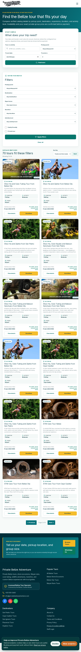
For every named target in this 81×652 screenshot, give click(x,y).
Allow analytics (69, 644)
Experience (8, 101)
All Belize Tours (52, 573)
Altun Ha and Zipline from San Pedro (19, 244)
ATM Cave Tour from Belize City (17, 484)
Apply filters (41, 137)
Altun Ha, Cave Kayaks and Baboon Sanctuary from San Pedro (57, 245)
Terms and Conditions (54, 619)
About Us (50, 612)
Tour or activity (10, 45)
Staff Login (50, 629)
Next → (51, 522)
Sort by (55, 150)
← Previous (31, 522)
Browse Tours (67, 543)
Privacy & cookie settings (55, 626)
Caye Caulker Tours (9, 616)
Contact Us (50, 616)
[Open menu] (77, 3)
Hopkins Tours (8, 626)
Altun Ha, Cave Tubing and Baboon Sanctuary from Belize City (18, 305)
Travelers (44, 53)
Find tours (41, 62)
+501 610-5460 (10, 593)
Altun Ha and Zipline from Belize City (58, 184)
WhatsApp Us (68, 551)
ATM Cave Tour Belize (52, 424)
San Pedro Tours (8, 612)
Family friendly (12, 127)
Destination (8, 93)
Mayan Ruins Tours (53, 583)
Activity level (9, 118)
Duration (8, 109)
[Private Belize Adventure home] (12, 4)
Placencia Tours (8, 622)
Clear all (40, 142)
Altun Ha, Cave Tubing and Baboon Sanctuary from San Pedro (57, 305)
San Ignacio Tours (9, 619)
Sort (75, 154)
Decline (55, 644)
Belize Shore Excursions (55, 577)
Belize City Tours (53, 580)
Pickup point (45, 45)
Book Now (29, 213)
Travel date (8, 53)
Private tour (11, 131)
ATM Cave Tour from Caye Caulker (57, 484)
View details (11, 213)
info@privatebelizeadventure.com (17, 596)
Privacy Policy (52, 622)
